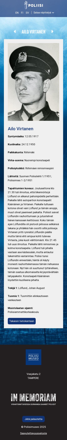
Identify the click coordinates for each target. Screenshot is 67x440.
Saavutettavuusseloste (33, 433)
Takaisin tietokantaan (21, 321)
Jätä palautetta (33, 419)
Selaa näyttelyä (42, 12)
